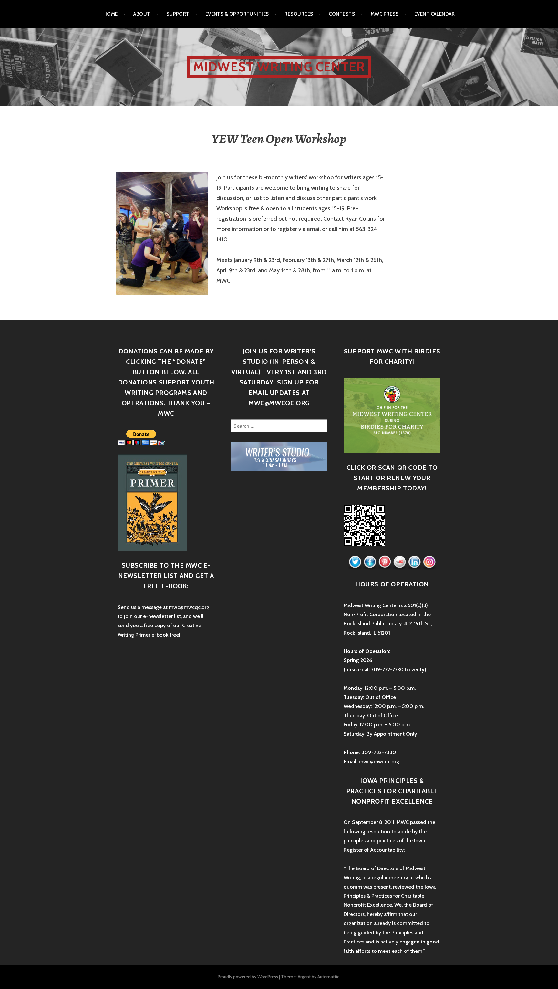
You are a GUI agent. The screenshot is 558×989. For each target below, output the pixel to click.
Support (178, 14)
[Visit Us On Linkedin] (414, 562)
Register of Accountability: (374, 850)
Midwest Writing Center (279, 67)
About (141, 14)
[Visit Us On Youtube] (399, 562)
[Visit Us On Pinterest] (384, 562)
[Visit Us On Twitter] (354, 562)
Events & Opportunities (237, 14)
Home (110, 14)
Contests (342, 14)
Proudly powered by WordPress (248, 977)
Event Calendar (434, 14)
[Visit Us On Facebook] (369, 562)
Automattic (328, 977)
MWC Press (384, 14)
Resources (298, 14)
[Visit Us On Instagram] (429, 562)
